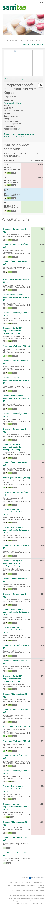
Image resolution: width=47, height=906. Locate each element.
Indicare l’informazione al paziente (20, 134)
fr (42, 3)
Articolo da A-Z (29, 45)
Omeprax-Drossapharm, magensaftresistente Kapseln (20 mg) (16, 297)
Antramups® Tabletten (13, 103)
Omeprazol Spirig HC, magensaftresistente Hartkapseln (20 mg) (13, 330)
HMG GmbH (21, 885)
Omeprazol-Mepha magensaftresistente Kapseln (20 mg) (16, 279)
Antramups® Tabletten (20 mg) (16, 346)
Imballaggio (10, 79)
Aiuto (41, 45)
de (41, 3)
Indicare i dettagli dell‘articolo (18, 137)
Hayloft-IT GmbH (37, 890)
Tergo (21, 79)
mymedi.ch (31, 885)
